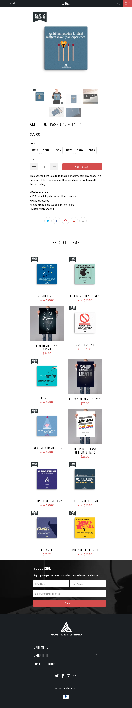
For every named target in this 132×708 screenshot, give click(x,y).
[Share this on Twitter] (48, 220)
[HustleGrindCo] (66, 3)
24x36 (92, 150)
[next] (98, 48)
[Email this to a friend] (83, 220)
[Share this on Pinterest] (65, 220)
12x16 (46, 150)
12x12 (35, 150)
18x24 (80, 150)
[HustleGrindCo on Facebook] (62, 676)
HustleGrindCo (70, 688)
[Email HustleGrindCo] (74, 676)
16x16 (57, 150)
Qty (32, 159)
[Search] (118, 3)
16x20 (69, 150)
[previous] (34, 48)
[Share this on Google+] (74, 220)
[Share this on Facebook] (56, 220)
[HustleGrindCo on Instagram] (69, 676)
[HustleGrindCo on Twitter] (56, 676)
